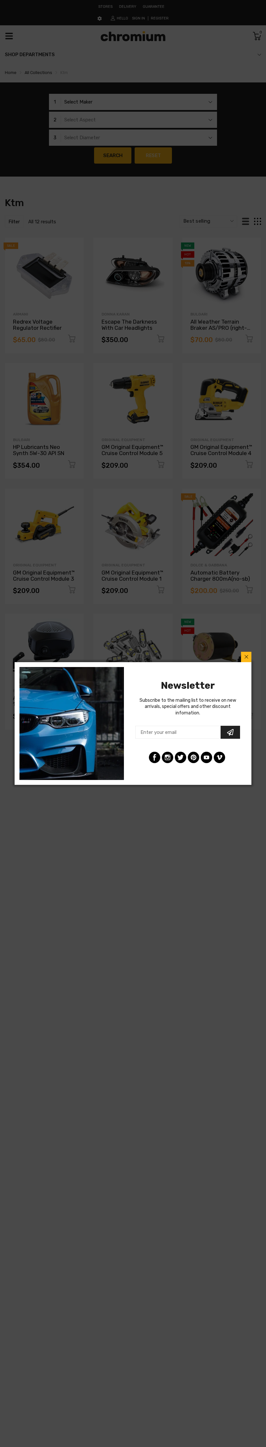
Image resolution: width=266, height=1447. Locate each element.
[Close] (246, 657)
